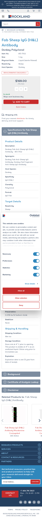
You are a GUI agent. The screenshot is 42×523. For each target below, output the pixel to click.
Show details (30, 284)
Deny (21, 305)
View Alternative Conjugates (14, 73)
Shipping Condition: (13, 333)
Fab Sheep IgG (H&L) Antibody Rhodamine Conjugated (14, 430)
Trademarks (35, 509)
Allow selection (21, 298)
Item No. (5, 54)
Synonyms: (10, 156)
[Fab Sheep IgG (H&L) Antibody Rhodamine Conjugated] (14, 414)
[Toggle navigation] (3, 16)
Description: (10, 146)
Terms (10, 509)
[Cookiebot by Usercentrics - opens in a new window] (29, 215)
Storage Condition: (13, 341)
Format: (8, 192)
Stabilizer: (9, 319)
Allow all (21, 291)
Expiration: (9, 356)
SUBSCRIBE (35, 481)
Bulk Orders (21, 107)
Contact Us (10, 494)
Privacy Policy (21, 509)
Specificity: (9, 177)
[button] (39, 11)
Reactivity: (6, 64)
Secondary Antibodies (16, 30)
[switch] (36, 261)
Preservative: (10, 312)
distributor (21, 118)
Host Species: (7, 67)
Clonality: (9, 184)
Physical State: (8, 60)
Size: (4, 57)
